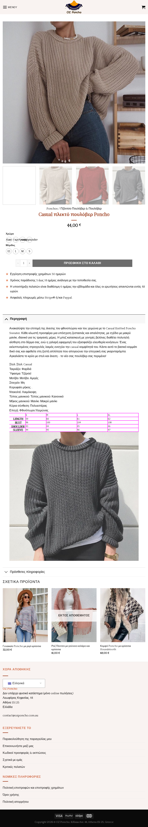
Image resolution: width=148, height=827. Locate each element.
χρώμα (10, 234)
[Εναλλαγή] (6, 319)
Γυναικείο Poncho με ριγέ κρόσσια (22, 646)
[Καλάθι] (143, 7)
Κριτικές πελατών (14, 767)
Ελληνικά (18, 683)
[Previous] (10, 92)
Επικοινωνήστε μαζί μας (18, 746)
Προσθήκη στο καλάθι (82, 263)
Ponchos (52, 208)
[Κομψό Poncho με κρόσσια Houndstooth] (122, 615)
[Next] (138, 92)
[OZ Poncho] (74, 7)
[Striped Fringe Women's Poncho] (25, 615)
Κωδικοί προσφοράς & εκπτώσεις (24, 753)
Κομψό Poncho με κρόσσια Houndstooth (115, 648)
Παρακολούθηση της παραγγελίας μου (27, 739)
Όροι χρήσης (11, 794)
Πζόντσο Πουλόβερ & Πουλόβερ (81, 208)
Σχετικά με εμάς (12, 760)
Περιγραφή (18, 319)
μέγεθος (10, 245)
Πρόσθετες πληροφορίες (27, 572)
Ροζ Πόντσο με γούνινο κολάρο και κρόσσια (70, 648)
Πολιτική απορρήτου (16, 801)
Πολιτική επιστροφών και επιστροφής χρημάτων (33, 787)
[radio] (9, 239)
